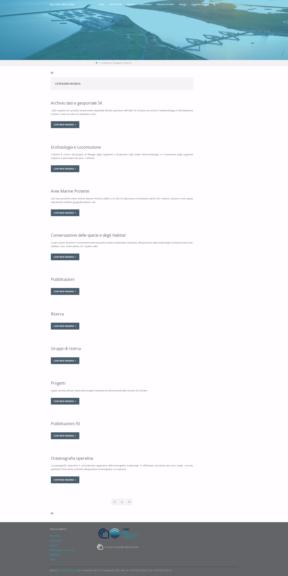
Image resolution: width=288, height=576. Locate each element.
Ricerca (57, 314)
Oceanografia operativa (72, 458)
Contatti (54, 545)
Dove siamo (56, 540)
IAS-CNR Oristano (62, 4)
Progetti (58, 383)
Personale (55, 535)
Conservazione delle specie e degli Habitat (88, 235)
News (53, 559)
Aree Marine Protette (70, 191)
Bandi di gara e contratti (62, 549)
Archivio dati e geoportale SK (76, 103)
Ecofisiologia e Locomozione (76, 147)
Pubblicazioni (62, 279)
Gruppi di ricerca (66, 348)
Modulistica (55, 554)
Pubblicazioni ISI (65, 423)
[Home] (97, 63)
